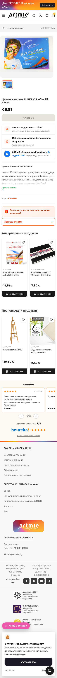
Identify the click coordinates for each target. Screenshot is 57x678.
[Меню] (3, 15)
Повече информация (15, 653)
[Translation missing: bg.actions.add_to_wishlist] (23, 242)
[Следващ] (35, 416)
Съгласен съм (29, 661)
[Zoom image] (26, 54)
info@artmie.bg (14, 554)
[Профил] (40, 15)
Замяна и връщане (13, 460)
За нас (7, 490)
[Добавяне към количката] (14, 294)
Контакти (8, 506)
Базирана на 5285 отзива (28, 435)
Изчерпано (29, 118)
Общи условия (11, 470)
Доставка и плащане (14, 454)
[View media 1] (7, 84)
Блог (6, 511)
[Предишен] (21, 416)
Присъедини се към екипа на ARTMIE (23, 501)
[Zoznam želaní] (47, 16)
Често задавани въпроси (16, 465)
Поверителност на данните (17, 475)
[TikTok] (49, 581)
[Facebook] (26, 581)
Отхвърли (9, 670)
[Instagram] (34, 581)
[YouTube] (41, 581)
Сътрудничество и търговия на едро (22, 495)
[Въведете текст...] (34, 15)
